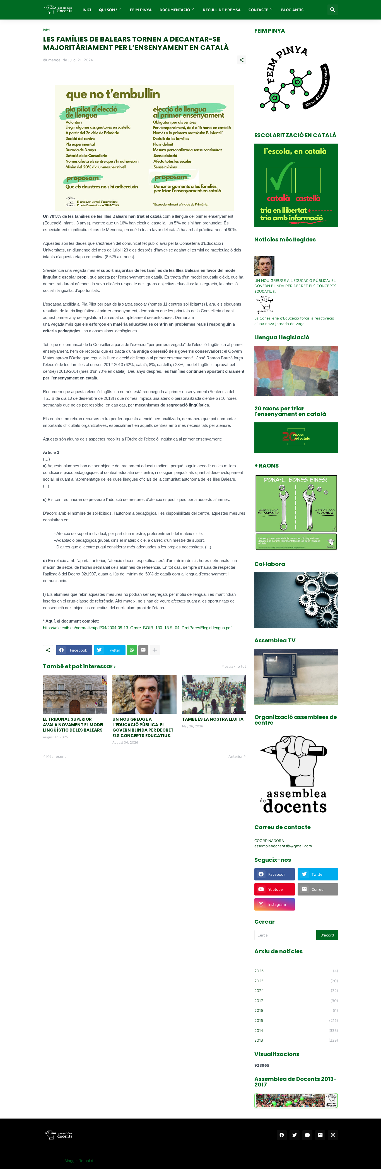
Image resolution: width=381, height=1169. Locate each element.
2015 (296, 1020)
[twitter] (295, 1135)
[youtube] (307, 1135)
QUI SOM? (108, 9)
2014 (296, 1030)
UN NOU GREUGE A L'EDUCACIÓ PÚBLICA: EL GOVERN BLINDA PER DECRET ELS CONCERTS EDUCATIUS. (142, 727)
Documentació (175, 9)
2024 (296, 990)
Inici (46, 30)
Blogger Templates (80, 1160)
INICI (87, 9)
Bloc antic (292, 9)
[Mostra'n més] (155, 650)
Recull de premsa (222, 9)
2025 (296, 980)
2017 (296, 1000)
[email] (320, 1135)
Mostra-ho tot (233, 666)
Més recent (56, 756)
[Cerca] (332, 9)
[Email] (143, 650)
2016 (296, 1010)
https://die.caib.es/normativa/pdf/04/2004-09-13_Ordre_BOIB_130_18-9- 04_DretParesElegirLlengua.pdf (137, 627)
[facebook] (282, 1135)
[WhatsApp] (132, 650)
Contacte (258, 9)
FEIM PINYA (141, 9)
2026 (296, 970)
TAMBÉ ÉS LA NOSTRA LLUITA (212, 719)
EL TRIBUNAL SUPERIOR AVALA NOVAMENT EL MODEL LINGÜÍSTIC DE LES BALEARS (73, 725)
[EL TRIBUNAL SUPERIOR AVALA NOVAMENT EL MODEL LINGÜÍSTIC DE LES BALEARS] (75, 694)
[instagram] (333, 1135)
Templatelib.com (115, 1160)
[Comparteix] (241, 59)
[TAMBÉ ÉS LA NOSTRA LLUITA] (214, 694)
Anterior (235, 756)
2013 (296, 1040)
